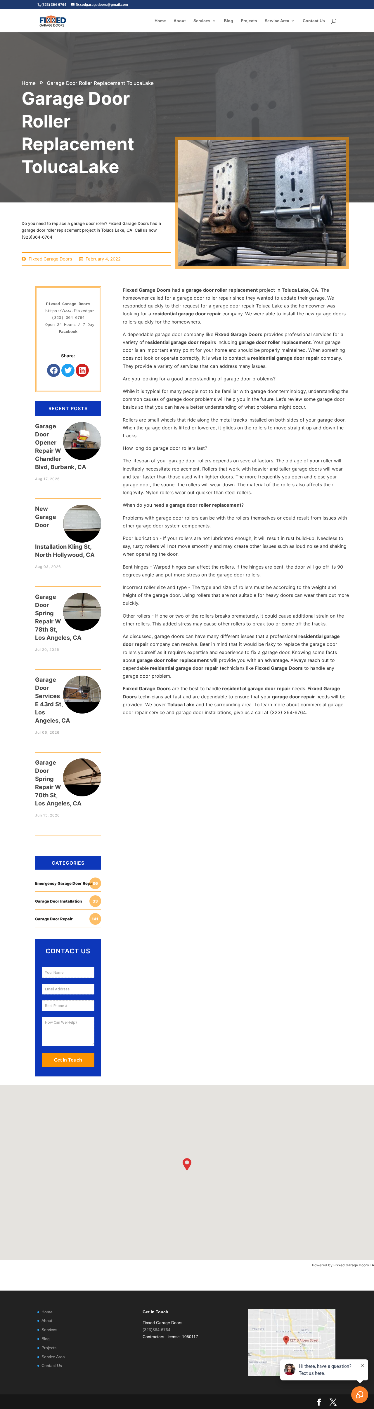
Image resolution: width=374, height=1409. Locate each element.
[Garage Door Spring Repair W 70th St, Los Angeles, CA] (82, 771)
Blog (228, 21)
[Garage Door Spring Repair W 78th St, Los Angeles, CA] (82, 606)
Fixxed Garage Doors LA (353, 1265)
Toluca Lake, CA (300, 290)
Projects (249, 21)
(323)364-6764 (156, 1329)
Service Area (277, 21)
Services (201, 21)
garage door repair (293, 697)
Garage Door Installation (66, 901)
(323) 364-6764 (68, 317)
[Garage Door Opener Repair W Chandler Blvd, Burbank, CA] (82, 435)
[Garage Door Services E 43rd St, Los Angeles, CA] (82, 689)
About (180, 21)
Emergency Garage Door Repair (66, 883)
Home (160, 21)
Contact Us (314, 21)
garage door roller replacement (222, 290)
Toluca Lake (181, 704)
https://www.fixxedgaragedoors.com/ (85, 311)
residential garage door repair (187, 314)
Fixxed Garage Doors (147, 290)
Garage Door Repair (66, 919)
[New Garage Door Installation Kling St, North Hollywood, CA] (82, 518)
